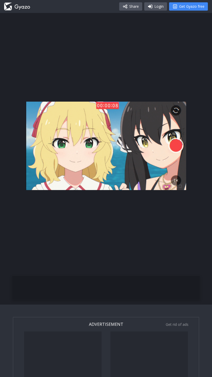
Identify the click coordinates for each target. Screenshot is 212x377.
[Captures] (17, 6)
